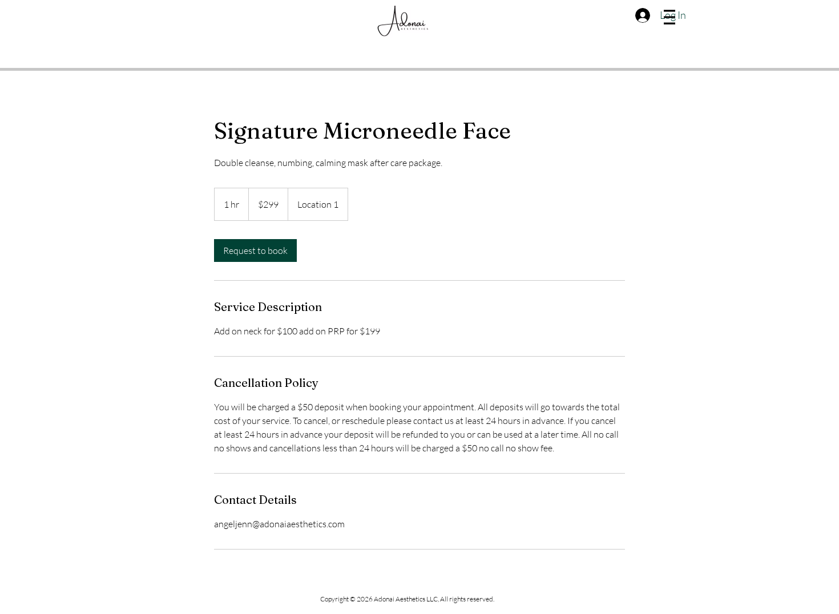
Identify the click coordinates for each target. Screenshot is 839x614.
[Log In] (641, 15)
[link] (255, 250)
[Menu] (669, 17)
